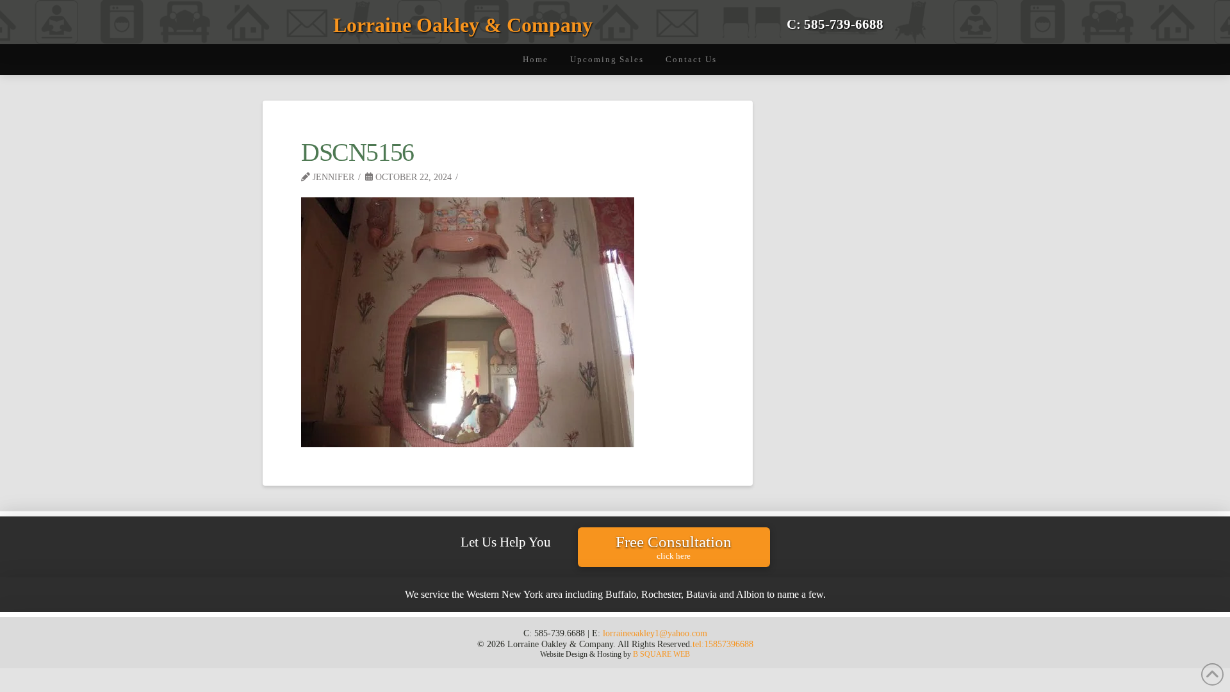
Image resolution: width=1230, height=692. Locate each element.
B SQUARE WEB (661, 654)
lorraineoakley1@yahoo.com (655, 633)
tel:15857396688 (723, 644)
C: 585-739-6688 (835, 24)
